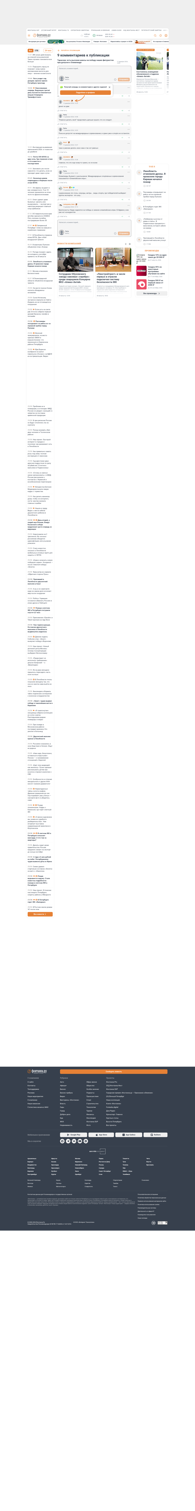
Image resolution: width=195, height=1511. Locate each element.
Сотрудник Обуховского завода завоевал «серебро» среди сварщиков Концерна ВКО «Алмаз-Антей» (74, 278)
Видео (62, 1096)
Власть (63, 1104)
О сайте (31, 1082)
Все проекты (111, 1125)
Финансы (90, 1114)
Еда (61, 1118)
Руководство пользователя (147, 1214)
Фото (88, 1125)
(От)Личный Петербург (115, 1096)
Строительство (92, 1104)
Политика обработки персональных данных (152, 1198)
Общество (90, 1086)
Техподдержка (33, 1089)
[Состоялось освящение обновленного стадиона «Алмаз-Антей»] (149, 61)
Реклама (31, 1093)
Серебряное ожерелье (80, 30)
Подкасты (90, 1093)
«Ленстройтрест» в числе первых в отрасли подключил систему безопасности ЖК (111, 278)
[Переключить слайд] (167, 60)
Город (62, 1111)
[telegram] (68, 1141)
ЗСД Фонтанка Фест (131, 30)
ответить (63, 110)
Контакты (31, 1086)
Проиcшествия (92, 1096)
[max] (62, 1141)
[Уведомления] (160, 35)
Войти (67, 79)
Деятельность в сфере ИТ (146, 1211)
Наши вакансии (34, 1104)
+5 (122, 199)
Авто (62, 1082)
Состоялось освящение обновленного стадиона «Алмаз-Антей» (147, 74)
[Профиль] (166, 35)
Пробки (98, 35)
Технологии (91, 1107)
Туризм (89, 1111)
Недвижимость (66, 1125)
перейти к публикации (70, 50)
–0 (129, 96)
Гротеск (65, 187)
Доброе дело (65, 1114)
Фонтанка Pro (111, 1082)
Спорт (88, 1100)
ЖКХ (62, 1122)
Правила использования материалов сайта (152, 1201)
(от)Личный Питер (48, 30)
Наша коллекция (113, 1100)
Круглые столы (112, 1118)
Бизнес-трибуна (66, 1093)
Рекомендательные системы (147, 1208)
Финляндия (91, 1118)
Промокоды (152, 250)
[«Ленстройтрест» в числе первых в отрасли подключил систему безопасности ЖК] (113, 260)
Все (30, 50)
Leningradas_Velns (69, 204)
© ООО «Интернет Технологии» (83, 1222)
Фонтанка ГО (63, 30)
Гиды (62, 1107)
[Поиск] (155, 35)
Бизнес (63, 1089)
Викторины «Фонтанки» (69, 1100)
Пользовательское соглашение (148, 1194)
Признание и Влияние (100, 30)
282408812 (66, 101)
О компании (32, 1100)
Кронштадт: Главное (114, 1114)
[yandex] (86, 1141)
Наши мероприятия (35, 1096)
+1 (122, 137)
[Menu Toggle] (29, 35)
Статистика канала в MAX (38, 1107)
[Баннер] (56, 41)
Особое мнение (92, 1089)
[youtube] (80, 1141)
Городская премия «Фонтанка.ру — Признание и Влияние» (129, 1093)
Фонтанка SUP (33, 30)
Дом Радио (110, 1111)
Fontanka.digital (112, 1107)
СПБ (36, 50)
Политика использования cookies (148, 1204)
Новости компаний (69, 243)
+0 (122, 96)
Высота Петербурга (113, 1122)
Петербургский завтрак (151, 30)
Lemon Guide (117, 30)
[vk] (74, 1141)
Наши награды (142, 1218)
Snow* (65, 142)
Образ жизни (91, 1082)
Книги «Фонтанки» (113, 1104)
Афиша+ (63, 1086)
